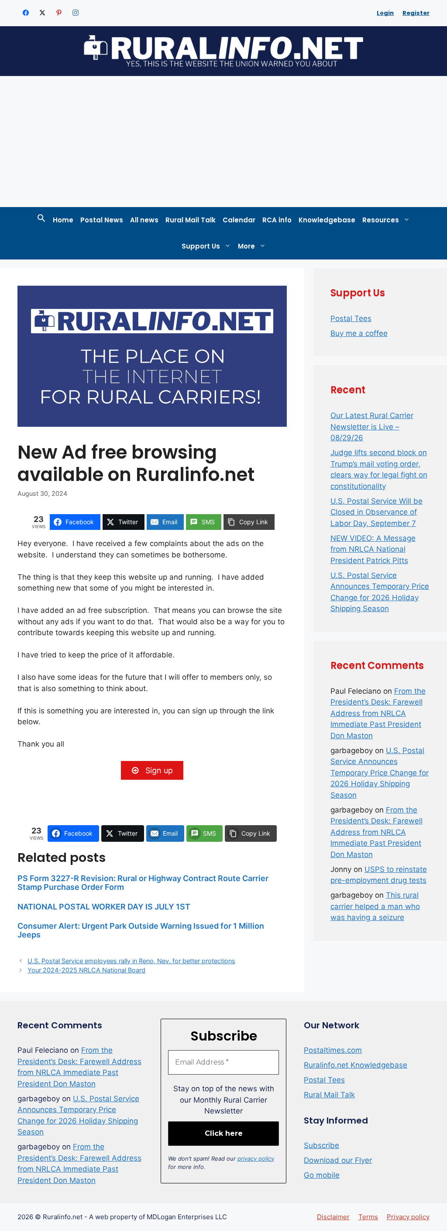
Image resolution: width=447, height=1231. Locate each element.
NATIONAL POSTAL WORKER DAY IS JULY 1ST (103, 906)
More (246, 246)
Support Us (201, 246)
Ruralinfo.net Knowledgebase (355, 1065)
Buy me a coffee (359, 333)
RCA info (277, 220)
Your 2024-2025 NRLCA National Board (86, 970)
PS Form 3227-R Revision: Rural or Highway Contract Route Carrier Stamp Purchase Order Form (142, 883)
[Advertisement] (223, 141)
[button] (41, 220)
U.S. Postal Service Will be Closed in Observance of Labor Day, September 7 (376, 512)
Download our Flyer (338, 1160)
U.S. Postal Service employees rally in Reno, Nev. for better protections (131, 961)
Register (416, 13)
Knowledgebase (327, 220)
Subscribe (321, 1145)
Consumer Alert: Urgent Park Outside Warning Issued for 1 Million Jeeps (140, 930)
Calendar (239, 220)
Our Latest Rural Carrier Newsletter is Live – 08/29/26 (371, 426)
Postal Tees (350, 318)
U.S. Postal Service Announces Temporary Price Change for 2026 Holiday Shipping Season (379, 772)
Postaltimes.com (333, 1050)
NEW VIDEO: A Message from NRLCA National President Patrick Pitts (373, 549)
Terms (368, 1217)
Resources (380, 220)
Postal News (101, 220)
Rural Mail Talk (190, 220)
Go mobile (322, 1175)
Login (385, 13)
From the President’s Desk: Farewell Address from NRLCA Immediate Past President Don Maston (378, 713)
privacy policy (255, 1158)
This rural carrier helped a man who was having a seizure (375, 906)
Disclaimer (333, 1217)
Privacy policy (408, 1217)
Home (63, 220)
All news (144, 220)
